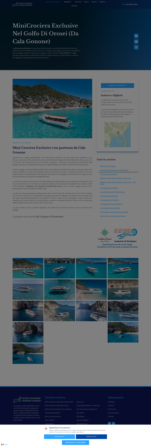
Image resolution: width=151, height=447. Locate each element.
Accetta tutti (91, 436)
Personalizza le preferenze (75, 442)
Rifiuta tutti (59, 436)
